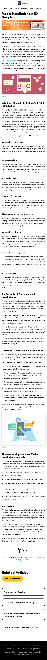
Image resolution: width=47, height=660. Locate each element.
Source (4, 96)
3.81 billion (10, 61)
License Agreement (25, 646)
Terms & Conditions (10, 646)
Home (5, 8)
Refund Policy (22, 649)
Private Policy (38, 646)
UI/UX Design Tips (14, 8)
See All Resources (12, 579)
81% (20, 63)
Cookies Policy (11, 649)
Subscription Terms (35, 649)
